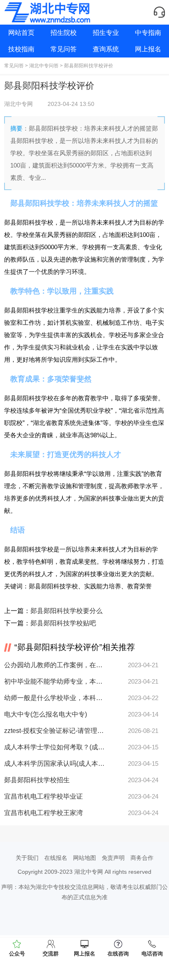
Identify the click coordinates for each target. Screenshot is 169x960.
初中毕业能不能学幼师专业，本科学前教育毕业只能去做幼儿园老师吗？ (54, 681)
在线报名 (55, 857)
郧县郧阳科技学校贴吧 (63, 623)
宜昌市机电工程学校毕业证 (43, 796)
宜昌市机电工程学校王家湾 (43, 812)
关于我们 (27, 857)
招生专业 (106, 32)
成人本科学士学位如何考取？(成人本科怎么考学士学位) (54, 747)
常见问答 (63, 49)
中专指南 (148, 32)
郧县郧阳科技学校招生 (37, 779)
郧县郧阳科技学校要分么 (66, 610)
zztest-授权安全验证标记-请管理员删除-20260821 (54, 730)
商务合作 (141, 857)
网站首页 (21, 32)
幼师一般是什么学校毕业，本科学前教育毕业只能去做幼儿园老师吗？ (54, 697)
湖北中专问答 (44, 66)
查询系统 (106, 49)
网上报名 (148, 49)
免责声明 (113, 857)
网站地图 (84, 857)
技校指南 (21, 49)
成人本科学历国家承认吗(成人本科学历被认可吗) (54, 763)
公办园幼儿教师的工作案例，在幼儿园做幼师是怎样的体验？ (54, 664)
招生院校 (63, 32)
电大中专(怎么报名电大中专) (45, 714)
